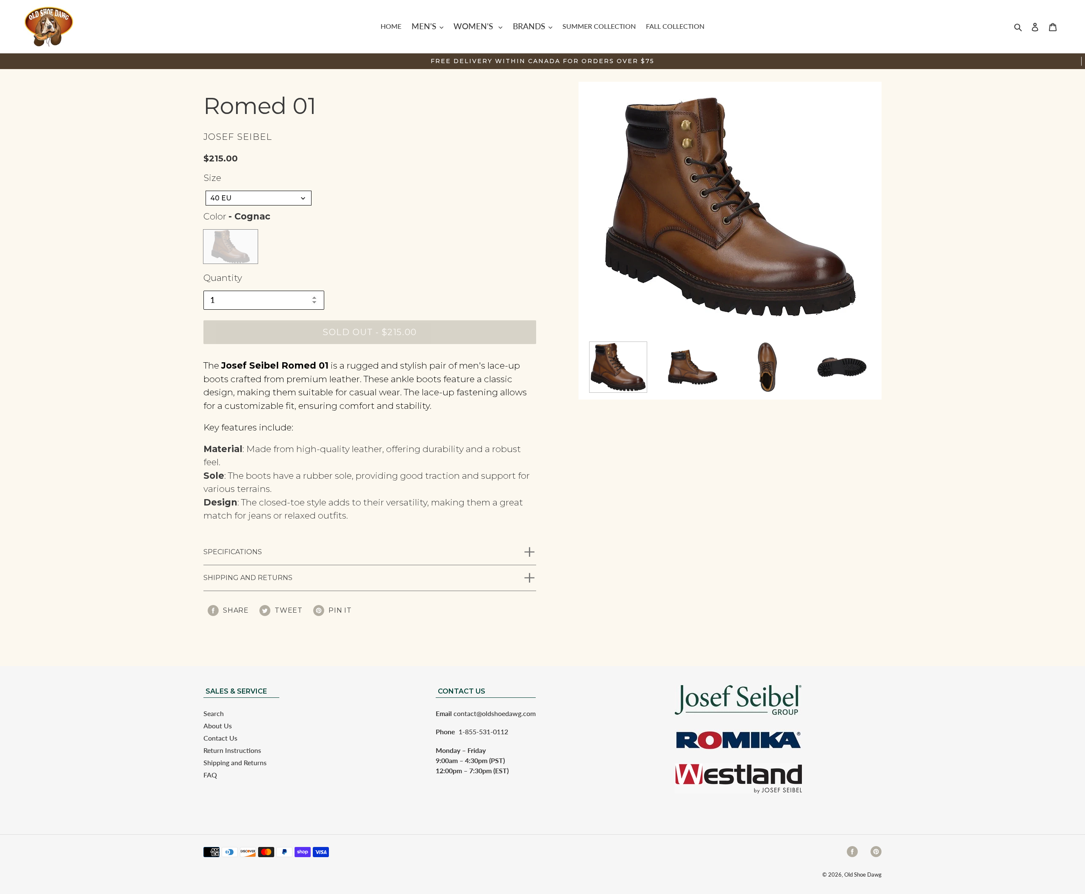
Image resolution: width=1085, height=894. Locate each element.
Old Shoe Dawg (863, 874)
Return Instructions (232, 750)
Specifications (232, 552)
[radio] (230, 247)
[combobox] (259, 198)
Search (213, 713)
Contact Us (220, 738)
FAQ (210, 775)
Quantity (222, 277)
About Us (217, 726)
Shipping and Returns (247, 578)
